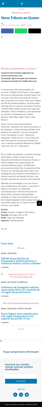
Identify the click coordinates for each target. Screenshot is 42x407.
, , (14, 282)
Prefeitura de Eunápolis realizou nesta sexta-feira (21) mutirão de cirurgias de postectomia (20, 290)
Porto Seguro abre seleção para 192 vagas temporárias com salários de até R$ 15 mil (19, 316)
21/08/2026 (5, 267)
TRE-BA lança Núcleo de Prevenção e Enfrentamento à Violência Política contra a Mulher (21, 261)
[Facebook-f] (15, 395)
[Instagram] (21, 395)
